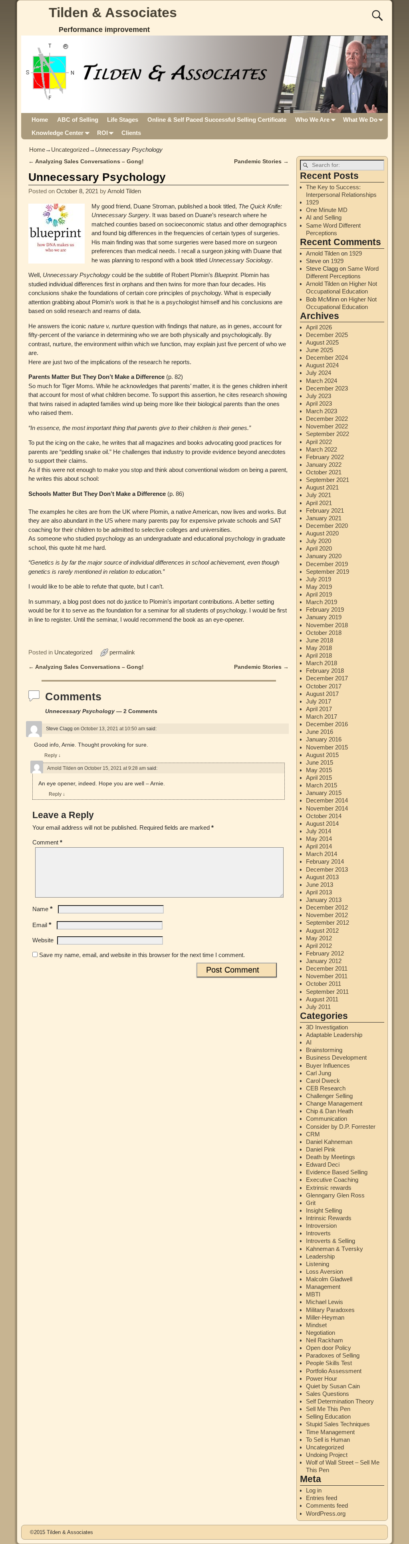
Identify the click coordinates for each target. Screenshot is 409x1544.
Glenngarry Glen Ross (335, 1195)
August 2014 (322, 823)
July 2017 (318, 701)
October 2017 (323, 686)
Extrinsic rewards (328, 1187)
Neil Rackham (324, 1340)
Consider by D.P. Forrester (340, 1126)
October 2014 (323, 816)
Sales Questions (327, 1393)
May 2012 (319, 938)
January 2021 (323, 518)
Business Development (336, 1057)
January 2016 (323, 739)
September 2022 (327, 433)
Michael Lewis (324, 1301)
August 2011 (322, 999)
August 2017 (322, 693)
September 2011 (327, 991)
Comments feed (327, 1505)
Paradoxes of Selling (332, 1355)
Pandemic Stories (261, 162)
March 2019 (321, 602)
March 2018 (321, 663)
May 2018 (319, 647)
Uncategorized (70, 149)
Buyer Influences (328, 1065)
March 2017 (321, 716)
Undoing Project (326, 1454)
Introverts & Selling (330, 1240)
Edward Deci (323, 1164)
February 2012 (325, 953)
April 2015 (319, 777)
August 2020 (322, 533)
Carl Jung (318, 1073)
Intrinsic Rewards (328, 1218)
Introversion (321, 1225)
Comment (47, 842)
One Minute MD (326, 209)
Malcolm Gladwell (329, 1279)
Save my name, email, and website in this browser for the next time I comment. (142, 954)
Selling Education (328, 1416)
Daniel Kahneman (329, 1141)
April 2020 (319, 548)
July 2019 (318, 579)
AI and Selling (323, 217)
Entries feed (321, 1497)
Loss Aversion (324, 1271)
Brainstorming (324, 1050)
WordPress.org (325, 1513)
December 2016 (327, 724)
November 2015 (327, 747)
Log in (314, 1490)
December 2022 (327, 418)
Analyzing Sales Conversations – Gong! (86, 162)
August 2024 (322, 365)
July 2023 (318, 395)
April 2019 (319, 594)
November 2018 (327, 625)
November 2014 (327, 808)
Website (43, 940)
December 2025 (327, 334)
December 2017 (327, 678)
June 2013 (319, 884)
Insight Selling (324, 1210)
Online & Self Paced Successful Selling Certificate (216, 119)
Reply (52, 755)
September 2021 (327, 479)
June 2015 (319, 762)
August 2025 (322, 342)
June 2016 (319, 731)
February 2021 (325, 510)
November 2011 (326, 976)
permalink (122, 652)
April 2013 (319, 892)
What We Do (360, 119)
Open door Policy (328, 1347)
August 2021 (322, 487)
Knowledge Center (57, 132)
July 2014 (318, 831)
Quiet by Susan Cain (333, 1386)
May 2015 (319, 770)
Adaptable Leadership (334, 1034)
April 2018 (319, 655)
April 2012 (319, 945)
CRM (313, 1134)
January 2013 (323, 899)
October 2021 (323, 472)
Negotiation (320, 1332)
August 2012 (322, 930)
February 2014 (325, 861)
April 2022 (319, 441)
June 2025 (319, 350)
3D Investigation (327, 1027)
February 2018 (325, 670)
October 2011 (323, 983)
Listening (317, 1264)
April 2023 (319, 403)
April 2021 (319, 502)
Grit (311, 1202)
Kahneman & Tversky (334, 1248)
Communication (326, 1118)
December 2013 (327, 869)
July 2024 (318, 372)
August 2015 (322, 754)
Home (40, 119)
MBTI (313, 1294)
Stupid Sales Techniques (338, 1424)
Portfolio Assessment (333, 1371)
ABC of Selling (77, 119)
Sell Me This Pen (328, 1408)
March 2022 (321, 449)
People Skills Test (329, 1363)
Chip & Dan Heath (329, 1111)
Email (42, 925)
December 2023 (327, 388)
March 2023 (321, 411)
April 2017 (319, 709)
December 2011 (326, 968)
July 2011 (318, 1006)
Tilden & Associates (113, 12)
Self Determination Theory (340, 1401)
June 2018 (319, 640)
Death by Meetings (330, 1157)
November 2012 (327, 915)
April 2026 (319, 327)
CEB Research (325, 1088)
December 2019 (327, 564)
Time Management (330, 1432)
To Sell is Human (328, 1439)
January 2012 (323, 960)
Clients (131, 132)
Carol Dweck (323, 1080)
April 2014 (319, 846)
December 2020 (327, 525)
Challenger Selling (329, 1095)
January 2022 (323, 464)
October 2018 (323, 632)
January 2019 (323, 617)
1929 (312, 202)
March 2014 (321, 853)
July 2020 (318, 540)
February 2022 (325, 457)
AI (309, 1042)
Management (323, 1286)
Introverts (318, 1233)
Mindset (316, 1325)
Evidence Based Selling (336, 1172)
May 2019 (319, 586)
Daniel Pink (321, 1149)
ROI (102, 132)
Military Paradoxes (330, 1309)
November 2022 (327, 426)
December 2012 (327, 907)
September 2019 (327, 571)
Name (42, 909)
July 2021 (318, 495)
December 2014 (327, 800)
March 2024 (321, 380)
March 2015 (321, 785)
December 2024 (327, 357)
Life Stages (122, 119)
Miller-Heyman (325, 1317)
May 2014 (319, 838)
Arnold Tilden (61, 768)
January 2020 (323, 556)
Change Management (334, 1103)
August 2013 (322, 877)
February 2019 (325, 609)
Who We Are (312, 119)
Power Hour (321, 1378)
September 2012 (327, 922)
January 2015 (323, 792)
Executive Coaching (332, 1179)
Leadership (320, 1256)
